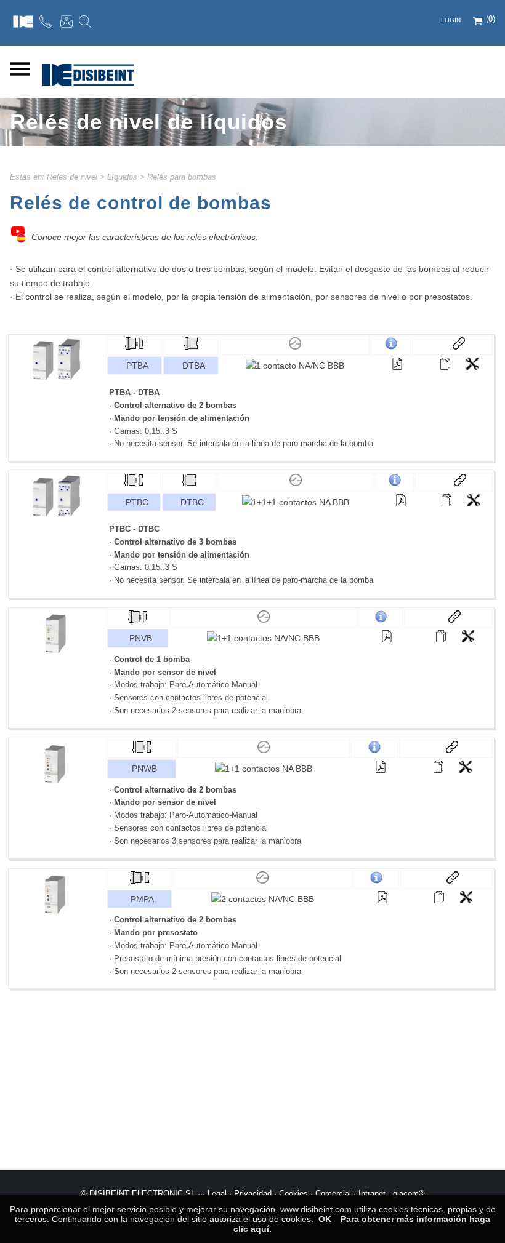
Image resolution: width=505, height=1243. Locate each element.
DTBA (193, 365)
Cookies (293, 1193)
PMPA (142, 899)
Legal (217, 1193)
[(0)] (478, 22)
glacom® (409, 1193)
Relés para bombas (181, 177)
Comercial (333, 1193)
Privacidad (253, 1193)
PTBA (137, 365)
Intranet (372, 1193)
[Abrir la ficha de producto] (445, 364)
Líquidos (122, 177)
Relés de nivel (72, 177)
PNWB (144, 768)
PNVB (140, 638)
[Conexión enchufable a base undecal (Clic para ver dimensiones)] (134, 346)
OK (324, 1219)
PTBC (137, 502)
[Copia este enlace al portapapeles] (453, 345)
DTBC (192, 502)
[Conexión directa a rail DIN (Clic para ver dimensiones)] (191, 346)
